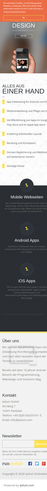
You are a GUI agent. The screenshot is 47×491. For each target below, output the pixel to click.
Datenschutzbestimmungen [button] (15, 12)
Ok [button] (23, 18)
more (24, 36)
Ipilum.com (27, 485)
